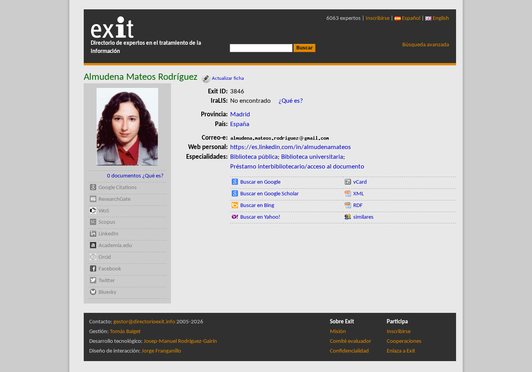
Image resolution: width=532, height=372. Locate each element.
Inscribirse (377, 18)
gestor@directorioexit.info (144, 322)
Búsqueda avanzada (425, 45)
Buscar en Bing (257, 206)
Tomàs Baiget (125, 332)
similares (363, 217)
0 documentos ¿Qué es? (135, 176)
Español (410, 18)
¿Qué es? (290, 101)
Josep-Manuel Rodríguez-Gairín (180, 341)
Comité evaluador (350, 341)
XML (358, 194)
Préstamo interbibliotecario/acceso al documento (297, 166)
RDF (358, 206)
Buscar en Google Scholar (269, 194)
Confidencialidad (349, 351)
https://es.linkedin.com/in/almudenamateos (290, 147)
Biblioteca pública (254, 157)
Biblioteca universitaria (312, 157)
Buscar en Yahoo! (260, 217)
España (239, 124)
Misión (338, 332)
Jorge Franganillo (161, 351)
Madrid (240, 114)
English (440, 18)
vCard (360, 182)
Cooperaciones (404, 341)
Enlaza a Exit (401, 351)
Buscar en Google (260, 182)
